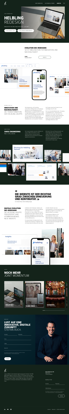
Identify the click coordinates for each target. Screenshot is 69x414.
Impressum (49, 409)
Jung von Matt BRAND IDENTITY (25, 30)
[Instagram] (10, 409)
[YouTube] (7, 409)
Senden (7, 358)
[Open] (64, 3)
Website (44, 57)
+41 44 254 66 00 (48, 374)
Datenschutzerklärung (7, 353)
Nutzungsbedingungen (15, 353)
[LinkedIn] (4, 409)
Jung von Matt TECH (10, 30)
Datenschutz (53, 409)
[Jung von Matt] (5, 3)
